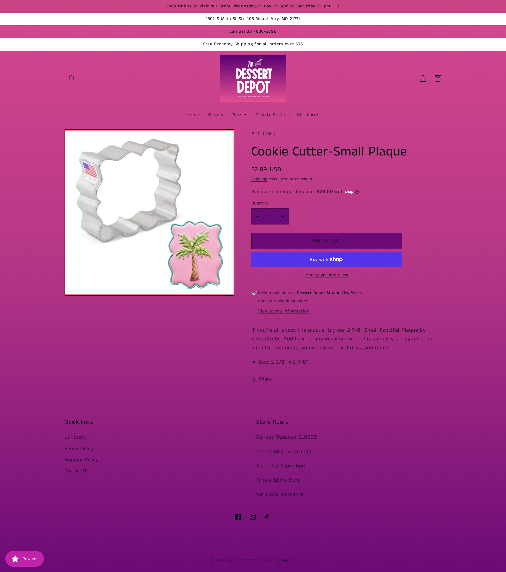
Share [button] (265, 379)
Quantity (260, 203)
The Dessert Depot (242, 560)
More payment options (326, 275)
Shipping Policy (81, 459)
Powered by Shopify (277, 560)
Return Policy (79, 448)
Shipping (259, 179)
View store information (283, 311)
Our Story (75, 437)
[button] (72, 78)
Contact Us (77, 470)
